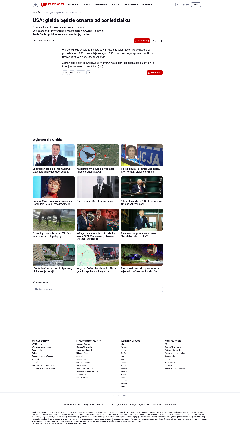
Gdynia (123, 374)
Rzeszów (124, 384)
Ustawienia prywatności (163, 404)
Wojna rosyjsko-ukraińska (42, 347)
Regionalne (130, 4)
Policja (34, 353)
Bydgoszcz (125, 368)
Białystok (124, 371)
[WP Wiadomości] (54, 4)
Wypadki (35, 359)
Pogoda (115, 4)
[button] (185, 4)
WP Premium (101, 4)
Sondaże (35, 362)
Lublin (123, 387)
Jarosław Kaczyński (83, 344)
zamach (80, 72)
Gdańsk (123, 365)
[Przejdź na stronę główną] (35, 6)
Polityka (147, 4)
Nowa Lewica (170, 362)
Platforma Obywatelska (173, 350)
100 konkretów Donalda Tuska (43, 368)
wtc (71, 72)
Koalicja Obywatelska (173, 347)
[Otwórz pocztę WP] (177, 4)
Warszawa (124, 347)
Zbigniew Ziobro (82, 353)
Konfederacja (170, 356)
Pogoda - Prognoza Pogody (42, 356)
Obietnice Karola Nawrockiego (43, 365)
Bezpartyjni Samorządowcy (175, 368)
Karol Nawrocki (82, 378)
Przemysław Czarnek (84, 350)
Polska (72, 4)
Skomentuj (143, 40)
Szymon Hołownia (83, 362)
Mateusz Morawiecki (84, 347)
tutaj (84, 423)
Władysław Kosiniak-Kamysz (87, 371)
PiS (166, 344)
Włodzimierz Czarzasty (85, 368)
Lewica (167, 359)
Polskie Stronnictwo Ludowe (175, 353)
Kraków (123, 353)
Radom (123, 378)
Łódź (122, 356)
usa (65, 72)
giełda (75, 49)
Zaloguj (196, 4)
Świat (85, 4)
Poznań (123, 362)
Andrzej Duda (81, 356)
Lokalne (123, 344)
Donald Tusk (81, 359)
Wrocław (124, 350)
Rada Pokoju (37, 350)
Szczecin (124, 359)
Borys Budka (81, 365)
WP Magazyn (37, 344)
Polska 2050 (169, 365)
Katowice (124, 381)
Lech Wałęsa (81, 374)
